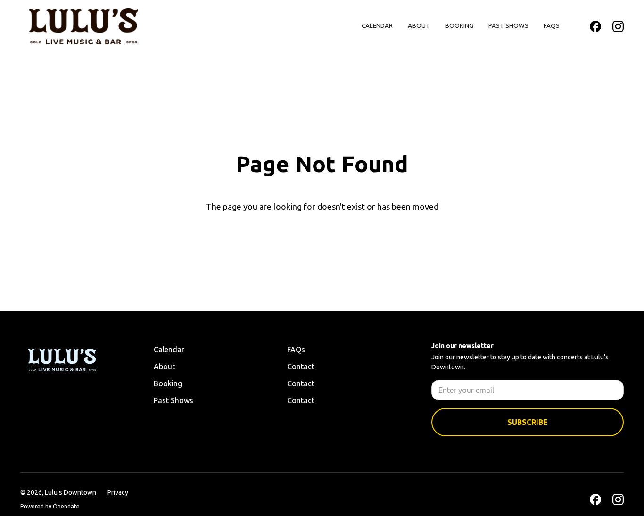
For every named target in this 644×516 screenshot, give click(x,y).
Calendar (377, 25)
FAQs (552, 25)
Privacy (117, 492)
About (419, 25)
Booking (459, 25)
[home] (83, 26)
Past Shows (508, 25)
